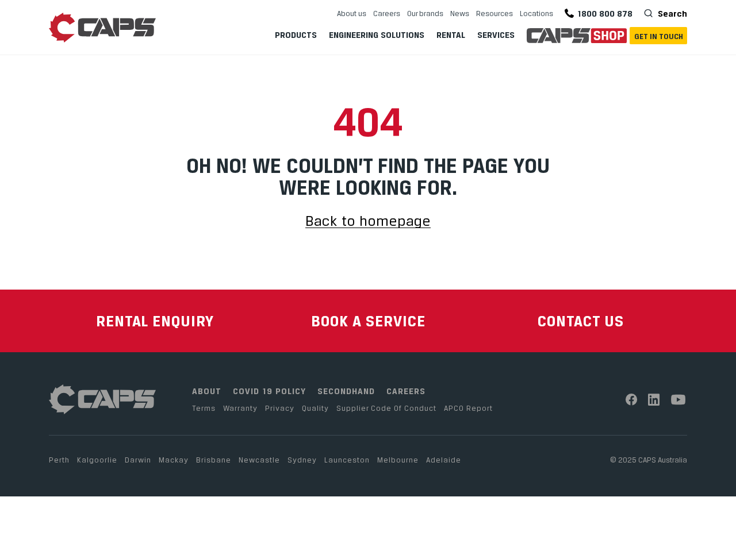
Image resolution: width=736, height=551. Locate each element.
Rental (450, 34)
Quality (315, 408)
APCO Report (468, 408)
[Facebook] (632, 400)
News (459, 13)
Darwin (138, 459)
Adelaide (443, 459)
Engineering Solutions (376, 34)
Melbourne (398, 459)
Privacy (279, 408)
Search (671, 13)
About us (351, 13)
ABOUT (206, 391)
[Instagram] (654, 400)
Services (496, 34)
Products (296, 34)
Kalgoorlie (97, 459)
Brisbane (213, 459)
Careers (386, 13)
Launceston (347, 459)
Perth (59, 459)
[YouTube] (678, 400)
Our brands (425, 13)
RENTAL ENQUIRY (155, 321)
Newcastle (259, 459)
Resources (494, 13)
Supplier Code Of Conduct (386, 408)
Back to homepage (368, 221)
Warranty (240, 408)
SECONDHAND (346, 391)
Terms (204, 408)
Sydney (302, 459)
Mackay (174, 459)
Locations (536, 13)
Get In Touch (658, 36)
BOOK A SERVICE (368, 321)
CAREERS (405, 391)
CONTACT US (581, 321)
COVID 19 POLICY (269, 391)
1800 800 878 (604, 13)
